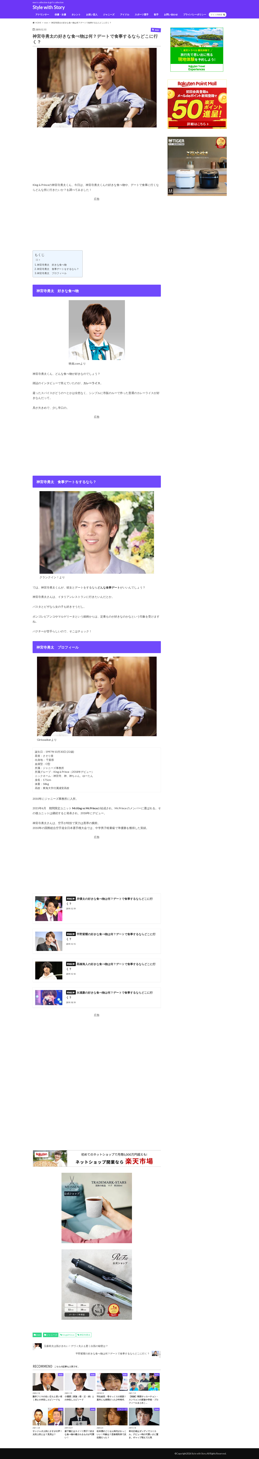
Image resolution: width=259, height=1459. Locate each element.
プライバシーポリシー (194, 14)
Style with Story (49, 7)
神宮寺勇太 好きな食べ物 (52, 264)
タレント (76, 14)
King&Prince (68, 1334)
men (38, 1334)
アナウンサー (42, 14)
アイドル (124, 14)
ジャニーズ (109, 14)
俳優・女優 (60, 14)
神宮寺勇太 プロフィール (52, 273)
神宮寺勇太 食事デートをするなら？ (58, 268)
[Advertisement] (97, 157)
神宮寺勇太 (85, 1334)
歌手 (156, 14)
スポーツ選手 (142, 14)
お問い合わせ (171, 14)
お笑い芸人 (92, 14)
